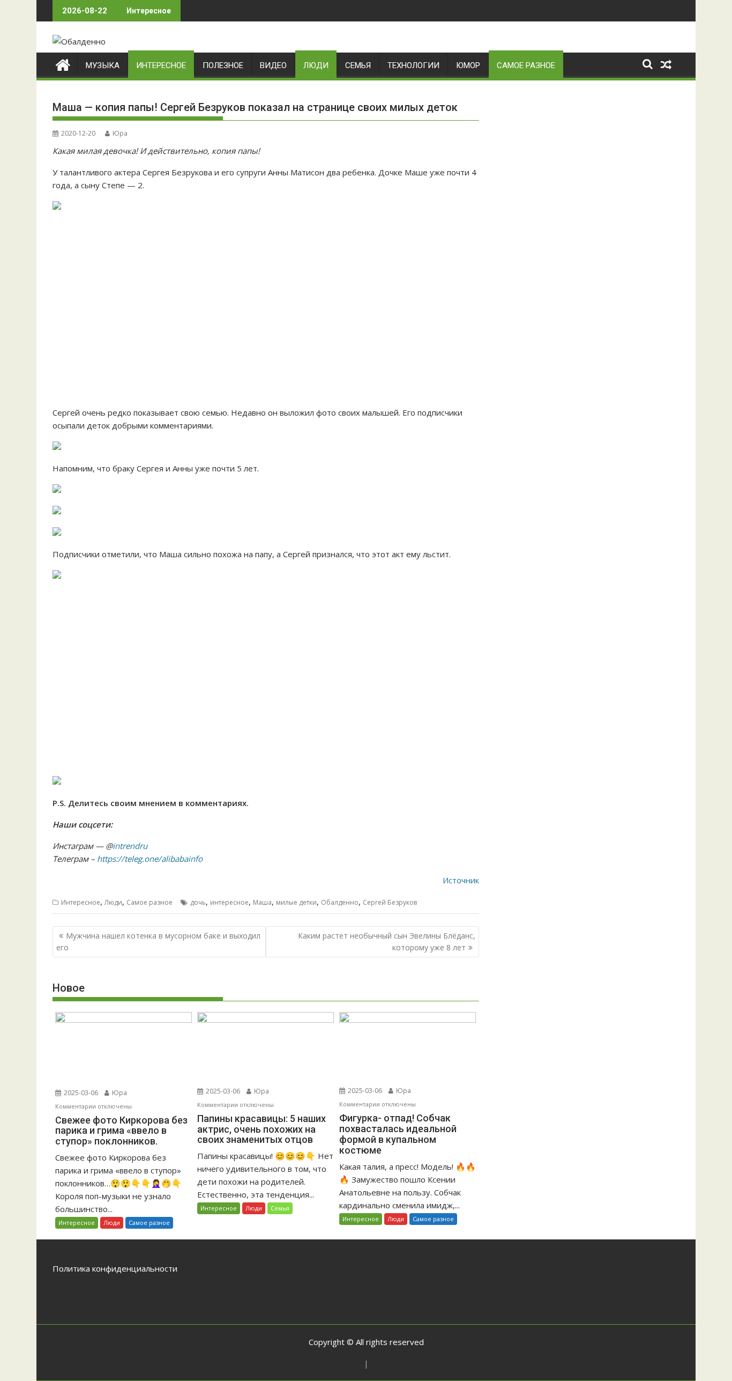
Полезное (223, 65)
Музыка (102, 65)
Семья (358, 65)
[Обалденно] (63, 63)
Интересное (161, 65)
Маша (262, 902)
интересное (229, 902)
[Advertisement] (266, 309)
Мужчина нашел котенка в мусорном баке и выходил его (158, 941)
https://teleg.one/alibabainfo (150, 858)
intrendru (130, 845)
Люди (315, 65)
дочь (198, 902)
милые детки (296, 902)
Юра (120, 133)
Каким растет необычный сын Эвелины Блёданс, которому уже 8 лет (386, 941)
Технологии (413, 65)
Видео (273, 65)
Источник (461, 880)
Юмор (468, 65)
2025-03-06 (80, 1092)
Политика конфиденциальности (115, 1268)
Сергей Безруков (390, 902)
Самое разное (526, 65)
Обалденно (339, 902)
